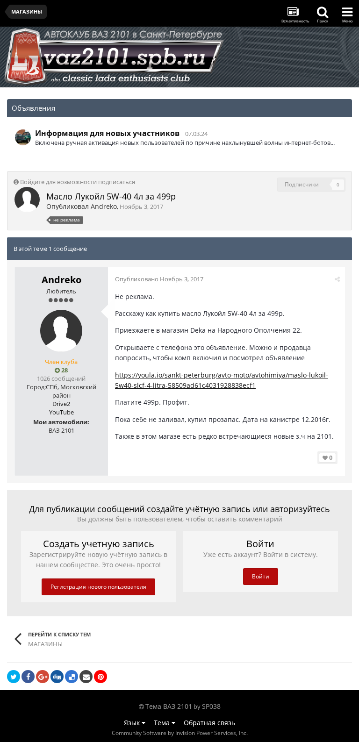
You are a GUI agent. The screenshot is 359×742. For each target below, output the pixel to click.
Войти (260, 576)
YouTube (61, 412)
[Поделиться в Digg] (57, 676)
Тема (163, 722)
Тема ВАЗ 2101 (168, 706)
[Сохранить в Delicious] (71, 676)
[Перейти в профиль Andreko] (27, 199)
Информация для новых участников (107, 133)
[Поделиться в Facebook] (28, 676)
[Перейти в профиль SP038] (23, 137)
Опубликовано (159, 279)
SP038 (211, 706)
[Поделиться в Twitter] (13, 676)
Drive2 (61, 404)
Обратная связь (209, 722)
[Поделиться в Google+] (42, 676)
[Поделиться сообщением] (337, 279)
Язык (133, 722)
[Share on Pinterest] (100, 676)
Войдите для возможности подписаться (77, 182)
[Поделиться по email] (86, 676)
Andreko (104, 206)
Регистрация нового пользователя (98, 587)
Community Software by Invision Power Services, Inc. (180, 733)
